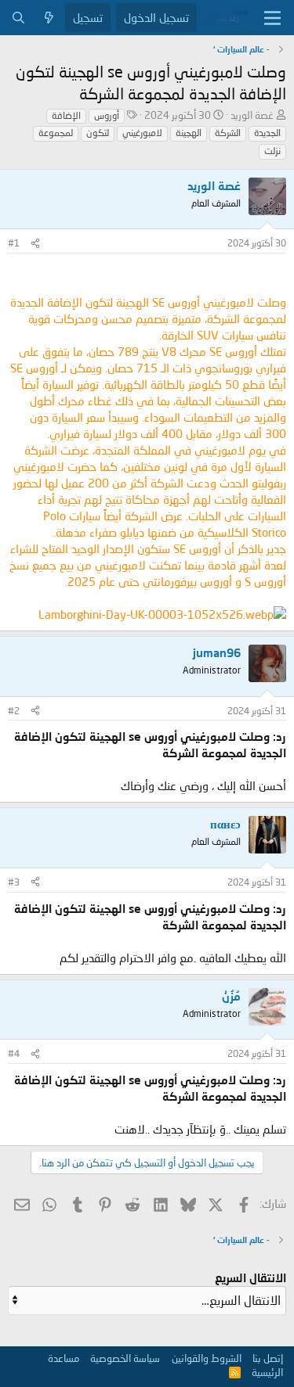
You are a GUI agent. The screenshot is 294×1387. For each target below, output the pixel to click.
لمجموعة (55, 132)
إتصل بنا (267, 1358)
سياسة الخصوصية (125, 1358)
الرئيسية (267, 1372)
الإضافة (66, 115)
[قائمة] (272, 18)
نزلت (272, 150)
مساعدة (63, 1358)
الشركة (228, 132)
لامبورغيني (142, 132)
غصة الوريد (252, 115)
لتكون (97, 132)
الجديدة (267, 132)
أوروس (106, 115)
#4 (14, 1053)
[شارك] (35, 244)
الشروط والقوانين (206, 1358)
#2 (14, 711)
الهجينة (188, 132)
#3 (14, 882)
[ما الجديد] (49, 17)
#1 (14, 243)
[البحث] (18, 17)
